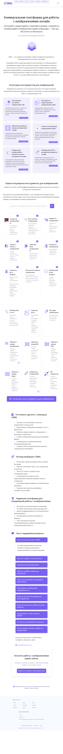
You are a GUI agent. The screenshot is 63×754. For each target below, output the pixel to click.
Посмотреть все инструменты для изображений (33, 399)
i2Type (24, 707)
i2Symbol (25, 705)
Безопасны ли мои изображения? (31, 565)
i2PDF (17, 1)
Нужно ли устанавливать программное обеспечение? (31, 581)
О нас (20, 715)
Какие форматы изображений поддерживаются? (31, 589)
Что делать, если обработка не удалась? (31, 622)
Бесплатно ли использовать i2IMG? (31, 540)
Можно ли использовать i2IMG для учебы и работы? (31, 606)
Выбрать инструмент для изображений (31, 671)
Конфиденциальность (26, 725)
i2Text (14, 705)
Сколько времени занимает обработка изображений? (31, 629)
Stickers (34, 707)
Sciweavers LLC (36, 728)
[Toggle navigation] (58, 3)
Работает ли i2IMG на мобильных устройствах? (31, 572)
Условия (36, 725)
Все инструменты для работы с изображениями (31, 719)
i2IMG (21, 1)
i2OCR (26, 1)
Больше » (45, 1)
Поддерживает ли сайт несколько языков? (31, 615)
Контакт (21, 717)
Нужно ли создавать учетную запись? (31, 558)
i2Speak (15, 707)
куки (41, 725)
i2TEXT (31, 1)
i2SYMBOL (38, 1)
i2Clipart (34, 705)
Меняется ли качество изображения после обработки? (31, 598)
